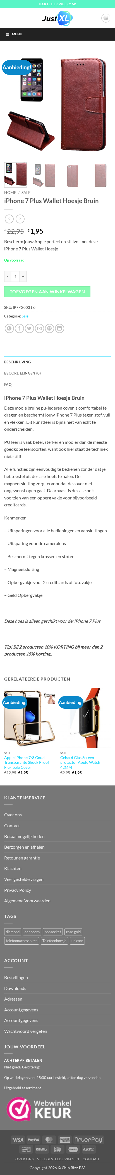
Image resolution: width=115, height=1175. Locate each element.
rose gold (73, 932)
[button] (105, 18)
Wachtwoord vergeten (25, 1031)
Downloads (15, 988)
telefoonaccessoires (21, 940)
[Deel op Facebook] (19, 328)
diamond (13, 932)
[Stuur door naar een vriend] (39, 328)
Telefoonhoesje (54, 940)
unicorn (77, 940)
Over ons (13, 814)
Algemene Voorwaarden (27, 900)
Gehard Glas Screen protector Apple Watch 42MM (80, 762)
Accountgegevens (21, 1009)
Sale (25, 192)
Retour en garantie (22, 857)
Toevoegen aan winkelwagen (47, 291)
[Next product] (9, 219)
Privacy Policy (17, 890)
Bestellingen (16, 977)
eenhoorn (32, 932)
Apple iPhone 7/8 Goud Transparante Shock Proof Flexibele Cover (26, 762)
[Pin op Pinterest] (49, 328)
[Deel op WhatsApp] (9, 328)
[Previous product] (20, 219)
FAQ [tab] (7, 384)
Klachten (12, 868)
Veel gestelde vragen (24, 879)
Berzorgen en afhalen (24, 846)
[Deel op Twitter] (29, 328)
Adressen (13, 998)
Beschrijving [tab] (17, 362)
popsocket (53, 932)
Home (10, 192)
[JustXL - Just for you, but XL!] (57, 18)
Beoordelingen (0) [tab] (22, 373)
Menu (17, 34)
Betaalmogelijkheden (24, 836)
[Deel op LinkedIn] (59, 328)
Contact (12, 825)
